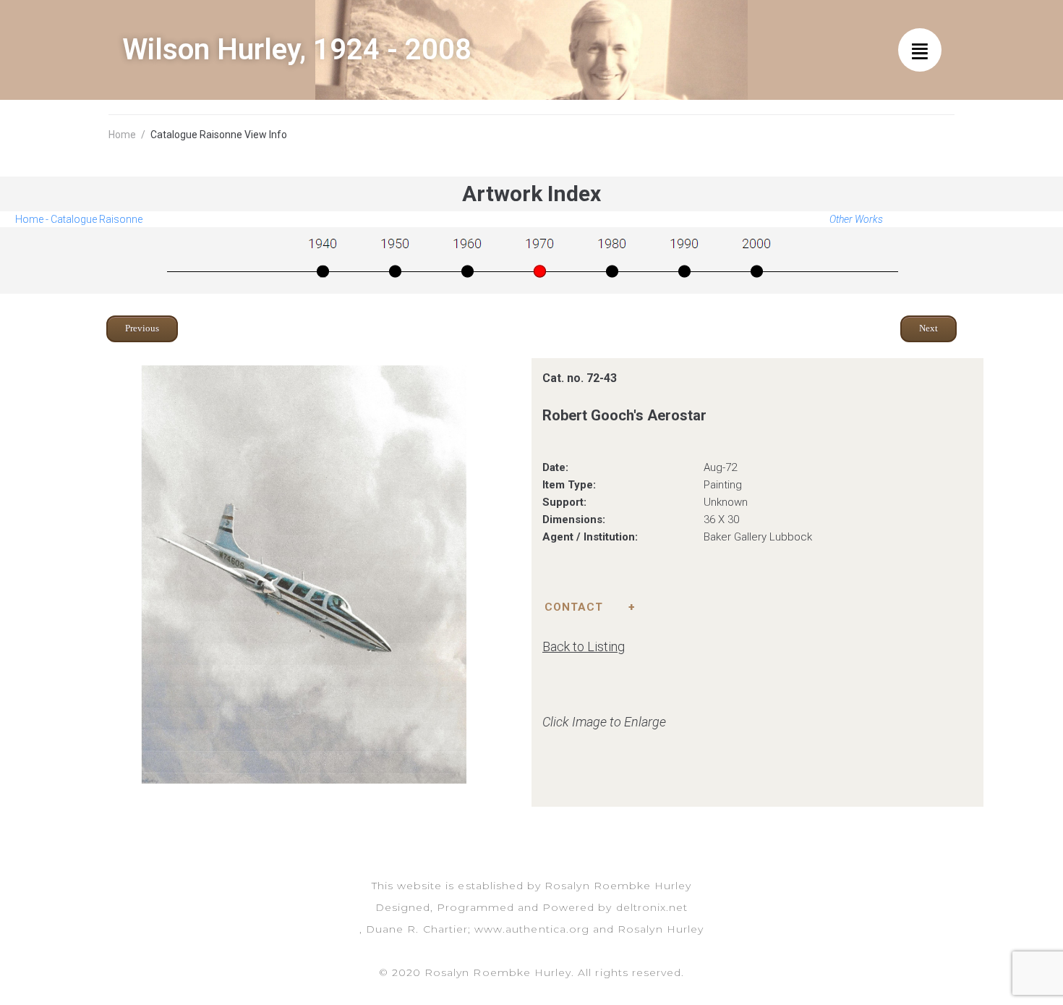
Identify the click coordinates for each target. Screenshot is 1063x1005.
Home (122, 134)
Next (928, 328)
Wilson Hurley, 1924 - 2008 (296, 50)
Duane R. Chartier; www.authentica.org (477, 929)
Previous (142, 328)
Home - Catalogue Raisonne (78, 219)
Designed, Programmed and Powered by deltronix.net (531, 907)
